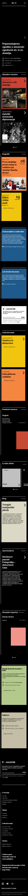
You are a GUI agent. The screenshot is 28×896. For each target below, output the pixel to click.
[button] (13, 147)
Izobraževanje (7, 823)
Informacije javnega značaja (9, 800)
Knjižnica (4, 817)
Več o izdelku (22, 620)
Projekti (4, 804)
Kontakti (4, 796)
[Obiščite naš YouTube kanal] (13, 884)
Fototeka (4, 813)
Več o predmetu (22, 422)
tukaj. (18, 321)
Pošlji (23, 317)
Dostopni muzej (6, 833)
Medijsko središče (6, 802)
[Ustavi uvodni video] (24, 37)
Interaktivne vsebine (7, 835)
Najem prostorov (6, 846)
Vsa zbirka (25, 464)
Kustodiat (4, 815)
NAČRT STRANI (11, 888)
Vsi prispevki (23, 498)
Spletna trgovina (6, 844)
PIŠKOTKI (4, 888)
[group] (14, 126)
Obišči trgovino (21, 612)
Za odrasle (5, 831)
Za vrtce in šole (6, 826)
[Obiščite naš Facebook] (8, 884)
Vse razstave (23, 74)
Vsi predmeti (23, 409)
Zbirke (4, 810)
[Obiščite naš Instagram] (3, 884)
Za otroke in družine (7, 829)
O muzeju (5, 793)
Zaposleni (5, 798)
